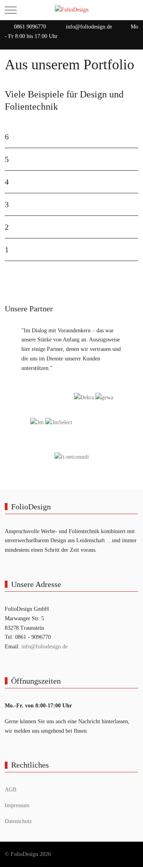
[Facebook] (117, 44)
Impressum (17, 805)
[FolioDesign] (72, 10)
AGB (10, 790)
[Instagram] (134, 44)
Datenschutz (18, 821)
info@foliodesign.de (89, 27)
